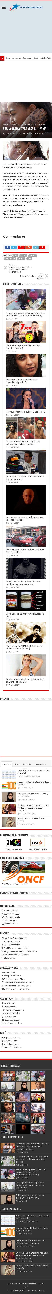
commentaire (40, 764)
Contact (41, 1283)
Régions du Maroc (11, 1020)
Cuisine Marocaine (11, 914)
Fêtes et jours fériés (11, 945)
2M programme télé (13, 849)
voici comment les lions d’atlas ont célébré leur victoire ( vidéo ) (23, 442)
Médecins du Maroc (11, 1044)
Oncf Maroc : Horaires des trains (15, 884)
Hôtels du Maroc (11, 972)
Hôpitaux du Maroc (12, 1037)
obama (21, 259)
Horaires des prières (12, 941)
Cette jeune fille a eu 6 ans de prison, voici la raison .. (30, 1196)
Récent (17, 764)
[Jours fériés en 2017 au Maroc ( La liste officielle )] (9, 774)
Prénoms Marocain (12, 917)
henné (23, 256)
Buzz (14, 125)
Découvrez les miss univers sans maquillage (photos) (22, 381)
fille (15, 256)
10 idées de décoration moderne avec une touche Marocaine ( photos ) (32, 1159)
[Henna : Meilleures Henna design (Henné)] (9, 822)
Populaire (7, 764)
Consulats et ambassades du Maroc (18, 982)
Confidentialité (30, 1283)
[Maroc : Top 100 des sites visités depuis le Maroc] (9, 786)
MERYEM (8, 134)
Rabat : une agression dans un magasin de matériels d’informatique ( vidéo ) (25, 314)
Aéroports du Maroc (12, 976)
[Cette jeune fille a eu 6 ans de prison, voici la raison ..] (9, 797)
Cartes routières (10, 1007)
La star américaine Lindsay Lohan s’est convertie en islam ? (25, 680)
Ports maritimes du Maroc (14, 979)
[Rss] (25, 1287)
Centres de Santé (10, 1041)
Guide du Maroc (10, 920)
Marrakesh (10, 259)
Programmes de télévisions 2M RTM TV (20, 951)
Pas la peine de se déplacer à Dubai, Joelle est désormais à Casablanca (30, 1185)
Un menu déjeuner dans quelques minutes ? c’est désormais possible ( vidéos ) (32, 1146)
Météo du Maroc (11, 910)
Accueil (6, 125)
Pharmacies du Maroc (12, 1047)
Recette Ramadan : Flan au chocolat (31, 276)
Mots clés (27, 764)
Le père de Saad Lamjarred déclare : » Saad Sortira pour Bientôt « (25, 583)
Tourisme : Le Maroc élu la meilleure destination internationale (20, 268)
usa (29, 259)
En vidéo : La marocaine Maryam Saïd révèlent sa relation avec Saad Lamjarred (33, 808)
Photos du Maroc (11, 924)
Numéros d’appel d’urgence (15, 938)
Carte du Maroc (9, 1003)
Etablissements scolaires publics (16, 986)
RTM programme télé (38, 849)
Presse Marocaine (15, 1283)
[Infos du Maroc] (26, 6)
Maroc (33, 256)
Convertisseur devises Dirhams (16, 955)
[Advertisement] (26, 32)
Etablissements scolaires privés (17, 989)
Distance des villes (12, 1013)
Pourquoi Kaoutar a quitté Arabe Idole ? (25, 412)
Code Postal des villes (12, 1023)
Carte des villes (9, 1016)
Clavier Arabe (9, 958)
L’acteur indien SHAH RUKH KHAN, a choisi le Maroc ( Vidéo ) (24, 647)
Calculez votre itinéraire (14, 1010)
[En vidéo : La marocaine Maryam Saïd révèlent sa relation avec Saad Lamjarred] (9, 809)
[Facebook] (27, 1287)
